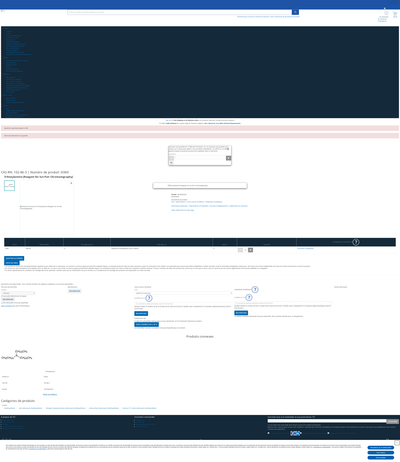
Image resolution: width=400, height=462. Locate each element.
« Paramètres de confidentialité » (321, 447)
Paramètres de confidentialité (380, 447)
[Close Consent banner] (397, 443)
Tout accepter (381, 457)
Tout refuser (381, 452)
